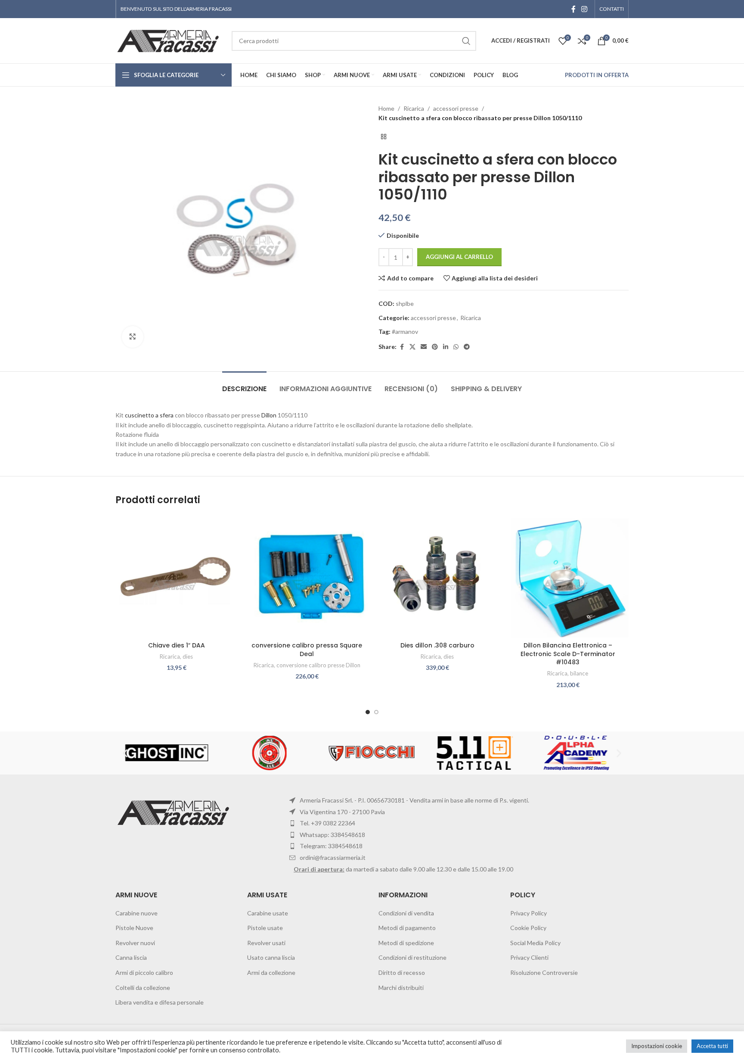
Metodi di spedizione (406, 942)
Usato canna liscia (271, 957)
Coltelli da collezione (142, 987)
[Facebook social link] (573, 9)
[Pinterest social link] (434, 347)
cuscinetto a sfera (149, 415)
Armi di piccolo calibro (144, 972)
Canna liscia (131, 957)
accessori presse (455, 108)
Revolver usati (266, 942)
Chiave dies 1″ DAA (176, 645)
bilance (579, 673)
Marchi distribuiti (401, 987)
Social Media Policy (535, 942)
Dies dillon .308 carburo (437, 645)
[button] (125, 753)
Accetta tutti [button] (712, 1045)
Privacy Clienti (529, 957)
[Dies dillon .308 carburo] (437, 577)
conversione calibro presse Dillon (318, 665)
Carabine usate (267, 913)
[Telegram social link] (466, 347)
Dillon (268, 415)
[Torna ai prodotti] (383, 137)
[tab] (244, 384)
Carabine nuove (136, 913)
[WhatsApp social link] (456, 347)
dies (188, 656)
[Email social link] (423, 347)
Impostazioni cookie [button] (656, 1045)
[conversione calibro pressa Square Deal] (307, 577)
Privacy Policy (528, 913)
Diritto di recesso (401, 972)
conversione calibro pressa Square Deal (306, 649)
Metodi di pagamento (407, 927)
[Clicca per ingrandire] (132, 337)
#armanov (405, 331)
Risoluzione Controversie (544, 972)
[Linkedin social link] (445, 347)
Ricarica (413, 108)
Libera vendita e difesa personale (159, 1002)
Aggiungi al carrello (459, 256)
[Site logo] (169, 40)
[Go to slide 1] (368, 712)
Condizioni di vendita (406, 913)
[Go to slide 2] (376, 712)
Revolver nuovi (135, 942)
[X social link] (412, 347)
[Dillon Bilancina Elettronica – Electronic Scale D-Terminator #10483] (568, 577)
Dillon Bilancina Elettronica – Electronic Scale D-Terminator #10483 (568, 653)
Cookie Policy (528, 927)
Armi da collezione (271, 972)
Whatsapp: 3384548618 (332, 834)
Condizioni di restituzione (412, 957)
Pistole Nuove (134, 927)
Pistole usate (265, 927)
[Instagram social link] (584, 9)
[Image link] (174, 811)
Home (386, 108)
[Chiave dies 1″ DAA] (176, 577)
